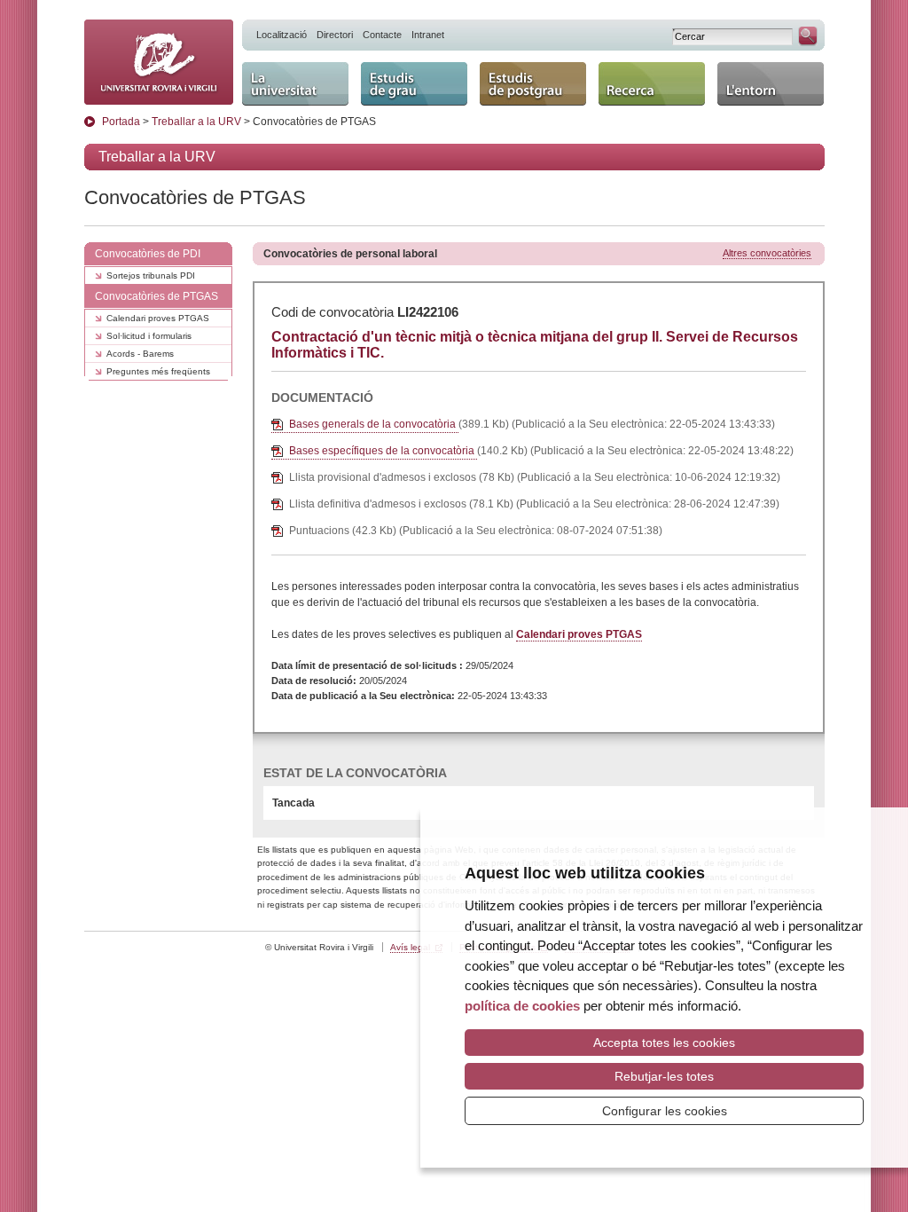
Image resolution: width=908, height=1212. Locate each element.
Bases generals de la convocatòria (373, 424)
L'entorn (742, 69)
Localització (281, 34)
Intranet (427, 34)
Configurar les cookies (664, 1111)
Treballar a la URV (196, 121)
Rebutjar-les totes (664, 1076)
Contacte (382, 34)
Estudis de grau (410, 69)
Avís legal (410, 947)
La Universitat (285, 69)
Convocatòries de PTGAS (156, 296)
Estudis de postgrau (513, 77)
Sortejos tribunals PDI (150, 275)
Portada (121, 121)
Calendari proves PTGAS (157, 318)
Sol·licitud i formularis (149, 336)
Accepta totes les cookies (664, 1042)
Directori (335, 34)
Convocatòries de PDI (147, 254)
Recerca (625, 69)
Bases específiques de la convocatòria (383, 451)
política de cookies (522, 1005)
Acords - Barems (140, 353)
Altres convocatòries (767, 253)
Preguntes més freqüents (158, 371)
